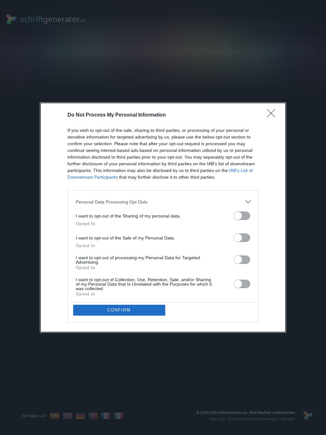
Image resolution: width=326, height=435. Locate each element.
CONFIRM (119, 310)
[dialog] (163, 217)
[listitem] (163, 201)
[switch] (242, 215)
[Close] (273, 115)
